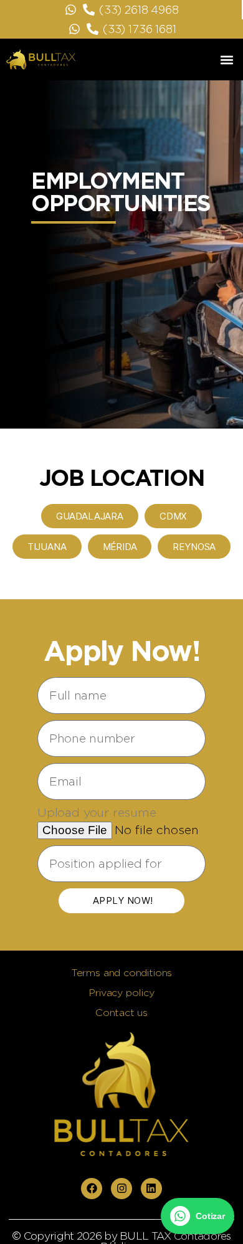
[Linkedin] (151, 1188)
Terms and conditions (121, 972)
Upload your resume (96, 812)
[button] (226, 59)
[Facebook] (91, 1188)
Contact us (121, 1012)
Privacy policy (121, 992)
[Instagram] (121, 1188)
